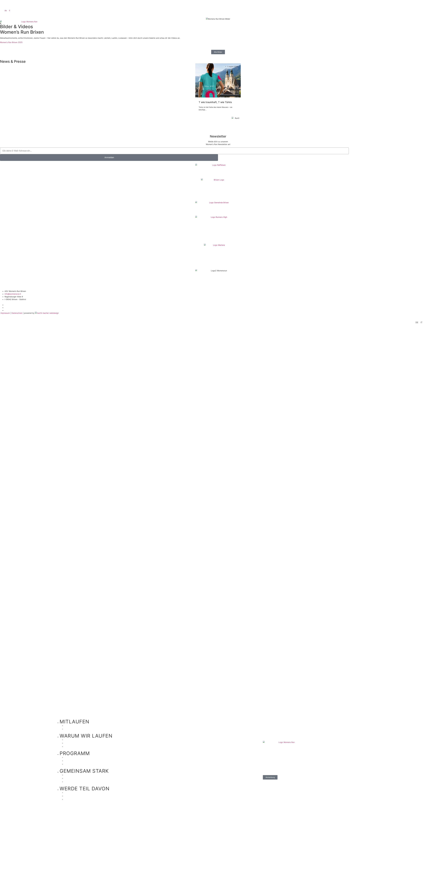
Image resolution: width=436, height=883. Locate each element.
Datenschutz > (6, 146)
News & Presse (78, 799)
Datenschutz (17, 313)
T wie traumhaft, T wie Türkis (215, 102)
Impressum (5, 313)
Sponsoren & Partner (82, 792)
